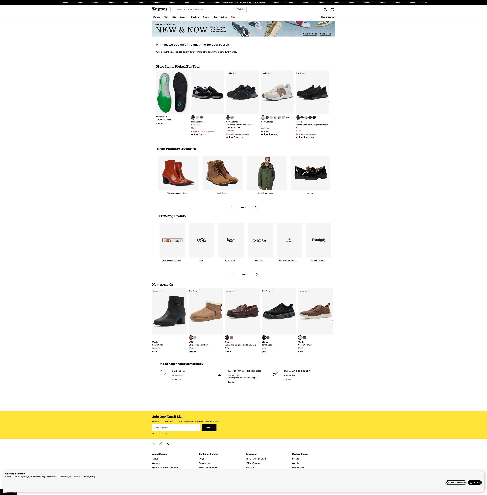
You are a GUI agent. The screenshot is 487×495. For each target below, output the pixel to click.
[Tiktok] (161, 444)
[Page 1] (242, 207)
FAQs (201, 459)
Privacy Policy (89, 477)
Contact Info (204, 463)
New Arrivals (298, 467)
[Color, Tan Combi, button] (268, 337)
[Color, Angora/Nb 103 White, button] (283, 117)
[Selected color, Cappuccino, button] (227, 337)
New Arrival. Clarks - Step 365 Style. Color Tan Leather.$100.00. (315, 320)
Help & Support (328, 17)
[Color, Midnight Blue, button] (231, 337)
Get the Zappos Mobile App (165, 467)
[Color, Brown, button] (302, 117)
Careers (156, 463)
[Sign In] (326, 9)
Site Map (250, 467)
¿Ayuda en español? (208, 467)
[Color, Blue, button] (197, 117)
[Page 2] (245, 207)
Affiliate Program (253, 463)
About (155, 459)
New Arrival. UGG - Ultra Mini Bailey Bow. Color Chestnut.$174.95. (206, 320)
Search (240, 9)
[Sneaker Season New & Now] (243, 29)
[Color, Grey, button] (201, 117)
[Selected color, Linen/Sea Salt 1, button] (263, 117)
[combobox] (202, 9)
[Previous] (231, 207)
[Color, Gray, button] (306, 117)
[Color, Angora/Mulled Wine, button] (279, 117)
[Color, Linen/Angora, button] (271, 117)
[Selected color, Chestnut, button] (191, 337)
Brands (295, 459)
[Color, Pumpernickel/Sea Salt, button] (267, 117)
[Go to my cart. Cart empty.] (332, 9)
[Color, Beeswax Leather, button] (304, 337)
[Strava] (168, 444)
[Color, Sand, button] (195, 337)
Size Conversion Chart (256, 459)
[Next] (329, 102)
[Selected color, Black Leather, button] (264, 337)
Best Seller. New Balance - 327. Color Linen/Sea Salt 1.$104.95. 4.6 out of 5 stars (277, 103)
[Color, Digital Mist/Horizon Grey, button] (275, 117)
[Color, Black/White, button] (314, 117)
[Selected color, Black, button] (193, 117)
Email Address (161, 428)
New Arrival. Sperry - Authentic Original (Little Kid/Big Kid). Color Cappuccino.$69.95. (242, 320)
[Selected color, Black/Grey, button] (228, 117)
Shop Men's (325, 34)
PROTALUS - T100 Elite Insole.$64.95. (172, 97)
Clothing (296, 463)
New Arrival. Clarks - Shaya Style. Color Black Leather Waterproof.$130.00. (169, 320)
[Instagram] (153, 444)
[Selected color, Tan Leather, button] (300, 337)
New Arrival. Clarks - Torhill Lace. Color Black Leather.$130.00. (279, 320)
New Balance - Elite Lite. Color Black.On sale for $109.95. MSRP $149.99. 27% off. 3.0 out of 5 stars (207, 103)
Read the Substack (256, 2)
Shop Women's (310, 34)
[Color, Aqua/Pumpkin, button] (232, 117)
